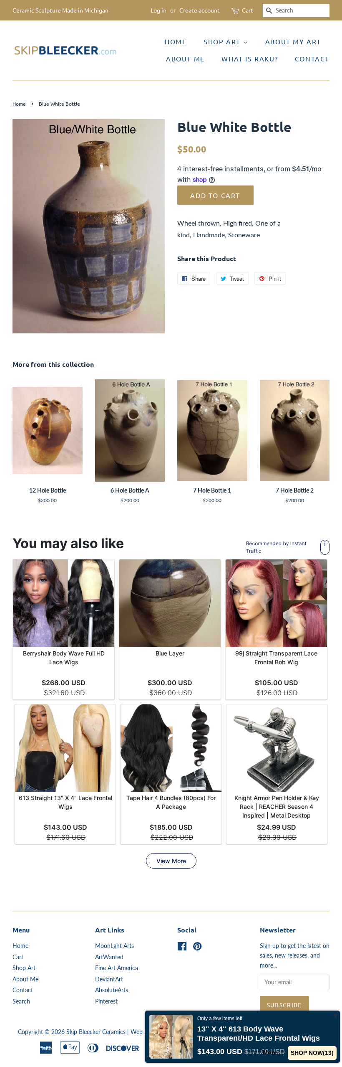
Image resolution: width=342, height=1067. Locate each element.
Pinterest (106, 1001)
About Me (185, 58)
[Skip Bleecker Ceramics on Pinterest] (197, 948)
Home (175, 41)
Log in (158, 10)
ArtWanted (109, 957)
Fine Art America (116, 968)
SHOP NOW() (312, 1052)
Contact (312, 58)
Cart (247, 10)
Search (21, 1001)
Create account (199, 10)
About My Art (293, 41)
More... (272, 1052)
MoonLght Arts (114, 946)
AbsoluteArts (111, 990)
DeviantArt (109, 979)
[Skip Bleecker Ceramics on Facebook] (182, 948)
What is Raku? (249, 58)
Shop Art (223, 41)
